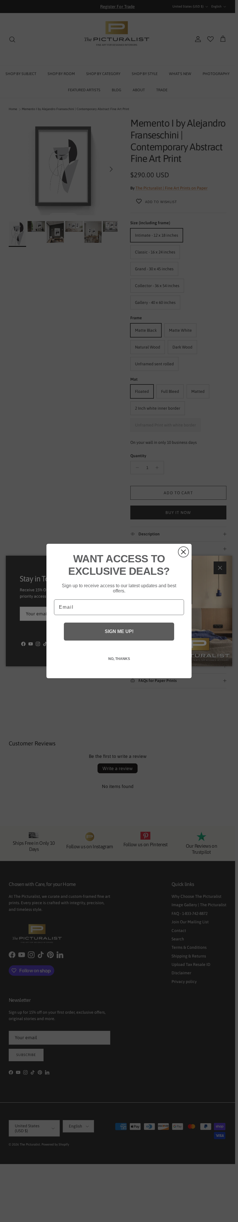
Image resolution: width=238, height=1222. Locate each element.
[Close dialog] (183, 552)
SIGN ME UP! (119, 631)
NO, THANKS (119, 659)
